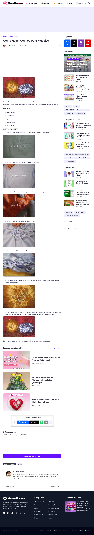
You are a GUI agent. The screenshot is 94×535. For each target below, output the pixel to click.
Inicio (41, 531)
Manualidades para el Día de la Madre (77, 154)
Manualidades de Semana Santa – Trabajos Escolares (82, 202)
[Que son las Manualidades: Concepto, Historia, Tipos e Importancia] (69, 87)
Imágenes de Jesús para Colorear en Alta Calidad (82, 173)
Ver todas (56, 348)
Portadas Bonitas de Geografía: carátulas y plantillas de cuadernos (82, 135)
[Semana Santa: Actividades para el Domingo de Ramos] (69, 193)
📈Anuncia (79, 3)
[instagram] (8, 513)
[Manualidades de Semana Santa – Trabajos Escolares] (69, 203)
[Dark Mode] (85, 3)
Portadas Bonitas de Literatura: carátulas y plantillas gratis (83, 125)
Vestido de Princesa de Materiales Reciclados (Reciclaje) (42, 380)
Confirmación (81, 113)
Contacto (88, 531)
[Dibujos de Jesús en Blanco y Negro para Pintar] (69, 183)
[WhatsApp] (41, 422)
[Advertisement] (47, 19)
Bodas (76, 106)
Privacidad (57, 531)
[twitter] (16, 513)
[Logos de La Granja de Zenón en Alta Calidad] (69, 78)
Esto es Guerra (52, 514)
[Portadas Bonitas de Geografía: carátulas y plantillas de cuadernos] (69, 135)
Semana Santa (70, 161)
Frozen (36, 518)
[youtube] (4, 513)
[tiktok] (12, 513)
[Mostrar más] (50, 422)
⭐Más (69, 3)
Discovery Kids (52, 505)
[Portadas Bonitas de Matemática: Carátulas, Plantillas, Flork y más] (69, 145)
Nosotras (73, 531)
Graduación (69, 113)
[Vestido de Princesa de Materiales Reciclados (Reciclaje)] (16, 381)
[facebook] (20, 513)
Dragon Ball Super (53, 508)
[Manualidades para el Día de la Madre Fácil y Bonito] (16, 402)
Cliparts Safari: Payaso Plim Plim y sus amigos (81, 97)
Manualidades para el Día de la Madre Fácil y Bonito (45, 401)
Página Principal (8, 36)
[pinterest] (24, 513)
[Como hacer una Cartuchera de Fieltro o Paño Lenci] (16, 360)
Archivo (80, 531)
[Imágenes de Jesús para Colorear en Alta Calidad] (69, 174)
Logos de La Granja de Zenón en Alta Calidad (82, 77)
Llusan (15, 531)
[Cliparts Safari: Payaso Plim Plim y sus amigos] (69, 97)
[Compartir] (59, 46)
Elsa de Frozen (38, 514)
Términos (65, 531)
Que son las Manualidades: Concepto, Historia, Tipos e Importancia (82, 87)
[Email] (46, 422)
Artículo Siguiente (55, 486)
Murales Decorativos (72, 215)
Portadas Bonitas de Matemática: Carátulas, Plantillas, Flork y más (82, 145)
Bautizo (68, 106)
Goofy (50, 518)
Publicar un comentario (32, 456)
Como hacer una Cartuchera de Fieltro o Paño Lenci (46, 359)
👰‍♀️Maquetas (45, 3)
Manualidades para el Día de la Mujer (77, 158)
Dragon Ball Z (38, 511)
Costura (17, 36)
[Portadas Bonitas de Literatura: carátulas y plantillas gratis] (69, 126)
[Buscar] (89, 3)
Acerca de (48, 531)
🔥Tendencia (58, 3)
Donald (36, 508)
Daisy (36, 505)
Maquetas (69, 212)
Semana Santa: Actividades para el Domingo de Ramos (82, 192)
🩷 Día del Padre (31, 3)
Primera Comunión (83, 110)
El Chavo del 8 (52, 511)
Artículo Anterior (9, 486)
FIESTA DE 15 (70, 110)
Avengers (51, 501)
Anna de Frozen (39, 501)
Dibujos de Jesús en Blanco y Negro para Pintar (82, 183)
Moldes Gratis (80, 212)
